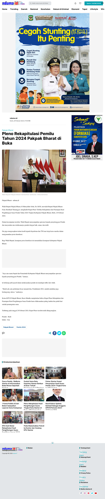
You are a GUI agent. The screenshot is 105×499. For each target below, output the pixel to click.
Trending (14, 9)
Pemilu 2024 (21, 327)
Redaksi (81, 471)
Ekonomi (75, 9)
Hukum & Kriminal (61, 9)
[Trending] (80, 3)
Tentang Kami (81, 452)
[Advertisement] (48, 456)
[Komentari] (3, 333)
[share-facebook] (54, 333)
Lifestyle (94, 9)
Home (4, 9)
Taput (84, 9)
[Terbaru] (75, 3)
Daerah (24, 9)
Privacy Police (81, 477)
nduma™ (15, 453)
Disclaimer (81, 487)
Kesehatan (45, 9)
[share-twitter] (59, 333)
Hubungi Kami (81, 461)
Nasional (34, 9)
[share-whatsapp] (64, 333)
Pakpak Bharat (7, 130)
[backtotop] (52, 443)
